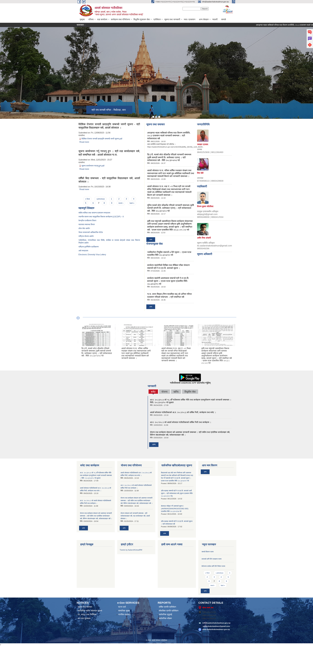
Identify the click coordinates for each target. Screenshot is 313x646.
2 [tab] (156, 117)
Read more (84, 142)
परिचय (91, 19)
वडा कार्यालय (102, 19)
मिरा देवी (200, 173)
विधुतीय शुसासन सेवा (142, 19)
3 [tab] (159, 117)
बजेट (153, 392)
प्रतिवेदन (157, 19)
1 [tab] (153, 117)
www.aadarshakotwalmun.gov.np (216, 629)
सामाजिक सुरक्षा (124, 611)
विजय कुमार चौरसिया (205, 206)
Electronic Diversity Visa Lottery (92, 255)
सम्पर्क (223, 19)
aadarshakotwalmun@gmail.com (216, 626)
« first (87, 199)
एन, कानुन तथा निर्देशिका (87, 614)
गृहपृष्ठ (82, 19)
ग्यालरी (215, 19)
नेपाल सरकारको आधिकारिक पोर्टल (90, 232)
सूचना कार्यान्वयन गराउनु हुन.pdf (93, 166)
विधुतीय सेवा (190, 391)
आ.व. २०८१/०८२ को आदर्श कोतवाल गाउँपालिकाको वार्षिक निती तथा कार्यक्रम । (180, 422)
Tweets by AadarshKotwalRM (131, 550)
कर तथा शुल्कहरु (84, 618)
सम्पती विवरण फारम (207, 552)
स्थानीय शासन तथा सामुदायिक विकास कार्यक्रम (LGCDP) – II (101, 217)
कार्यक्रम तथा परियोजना (120, 19)
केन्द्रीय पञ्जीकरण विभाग (87, 220)
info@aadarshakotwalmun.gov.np (216, 623)
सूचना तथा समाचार (85, 607)
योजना (165, 391)
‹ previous (100, 199)
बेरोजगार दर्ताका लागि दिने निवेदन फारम (213, 566)
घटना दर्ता (122, 607)
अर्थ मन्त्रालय (83, 251)
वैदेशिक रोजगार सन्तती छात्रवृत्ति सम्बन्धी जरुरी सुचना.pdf (102, 139)
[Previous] (2, 89)
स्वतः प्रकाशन (189, 19)
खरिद (176, 391)
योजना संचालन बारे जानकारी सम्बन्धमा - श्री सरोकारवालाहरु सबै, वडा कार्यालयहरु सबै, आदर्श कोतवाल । (135, 515)
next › (120, 203)
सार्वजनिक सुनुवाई (165, 614)
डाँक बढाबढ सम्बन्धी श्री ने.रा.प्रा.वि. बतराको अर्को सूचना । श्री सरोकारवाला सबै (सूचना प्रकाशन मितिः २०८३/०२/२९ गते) (177, 493)
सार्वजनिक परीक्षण (165, 618)
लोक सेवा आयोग (84, 228)
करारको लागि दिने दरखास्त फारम (211, 559)
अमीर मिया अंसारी (204, 238)
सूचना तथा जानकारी (172, 19)
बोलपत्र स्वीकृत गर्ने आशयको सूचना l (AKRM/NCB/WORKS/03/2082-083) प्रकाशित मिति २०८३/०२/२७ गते (174, 508)
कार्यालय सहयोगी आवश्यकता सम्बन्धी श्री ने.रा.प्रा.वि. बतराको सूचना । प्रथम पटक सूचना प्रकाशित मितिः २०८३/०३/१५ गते (168, 281)
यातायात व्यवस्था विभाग (86, 224)
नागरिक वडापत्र (124, 614)
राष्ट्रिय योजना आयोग (86, 236)
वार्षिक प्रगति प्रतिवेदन (167, 607)
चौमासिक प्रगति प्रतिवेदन (168, 611)
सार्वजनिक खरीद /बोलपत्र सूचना (90, 611)
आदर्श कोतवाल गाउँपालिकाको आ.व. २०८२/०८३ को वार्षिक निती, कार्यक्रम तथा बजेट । (183, 412)
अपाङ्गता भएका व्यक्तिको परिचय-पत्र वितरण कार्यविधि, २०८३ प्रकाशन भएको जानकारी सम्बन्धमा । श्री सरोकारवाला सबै (168, 136)
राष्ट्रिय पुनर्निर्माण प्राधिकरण (88, 247)
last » (132, 203)
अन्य (150, 240)
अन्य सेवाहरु (204, 19)
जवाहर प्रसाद (202, 144)
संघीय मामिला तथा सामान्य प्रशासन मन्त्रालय (94, 213)
